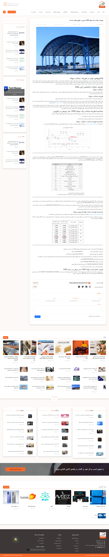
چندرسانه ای (84, 12)
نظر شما (99, 304)
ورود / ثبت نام (12, 12)
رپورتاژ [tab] (5, 337)
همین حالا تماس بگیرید (15, 469)
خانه (103, 12)
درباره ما (41, 12)
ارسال (28, 549)
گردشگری (65, 12)
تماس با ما (33, 12)
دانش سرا (92, 12)
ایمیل (54, 298)
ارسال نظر (37, 316)
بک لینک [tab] (6, 487)
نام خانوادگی (75, 298)
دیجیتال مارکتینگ (74, 12)
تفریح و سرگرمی (56, 12)
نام (100, 298)
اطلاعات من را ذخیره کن (94, 316)
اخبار (98, 12)
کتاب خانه (48, 12)
